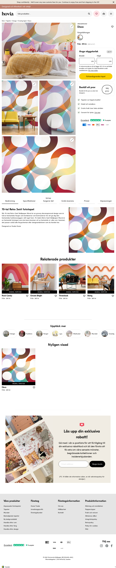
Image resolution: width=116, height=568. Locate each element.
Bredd (86, 58)
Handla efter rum (10, 522)
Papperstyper (90, 509)
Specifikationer (29, 201)
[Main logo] (8, 14)
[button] (96, 14)
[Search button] (89, 13)
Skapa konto (97, 464)
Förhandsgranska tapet (95, 76)
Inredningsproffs (37, 509)
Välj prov (107, 89)
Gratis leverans (67, 201)
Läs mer (97, 112)
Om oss (60, 506)
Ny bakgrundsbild (10, 519)
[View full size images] (72, 26)
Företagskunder (36, 512)
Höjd (104, 58)
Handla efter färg (10, 526)
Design (14, 21)
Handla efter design (11, 529)
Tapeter (8, 21)
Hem (3, 21)
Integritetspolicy (91, 519)
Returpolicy (89, 522)
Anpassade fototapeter (12, 506)
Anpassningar (106, 201)
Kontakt (61, 512)
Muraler (7, 512)
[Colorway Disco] (80, 37)
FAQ (86, 529)
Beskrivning (10, 201)
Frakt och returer (91, 512)
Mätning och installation (94, 506)
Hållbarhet (62, 509)
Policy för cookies (91, 526)
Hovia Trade (35, 506)
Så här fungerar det (48, 199)
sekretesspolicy (96, 477)
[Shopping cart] (104, 14)
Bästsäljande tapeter (11, 516)
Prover (86, 201)
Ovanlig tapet (22, 21)
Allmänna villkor (91, 516)
